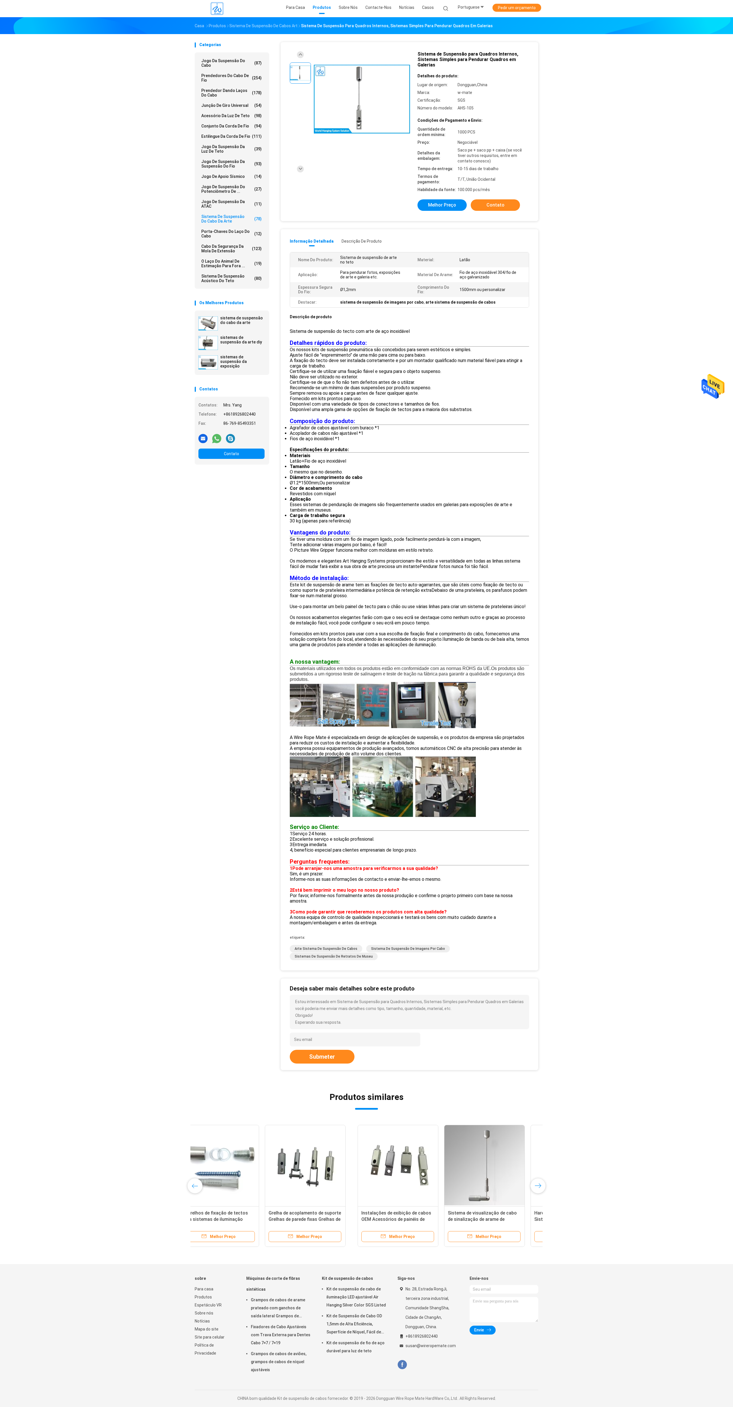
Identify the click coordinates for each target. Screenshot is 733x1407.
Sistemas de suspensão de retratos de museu (334, 956)
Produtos (203, 1297)
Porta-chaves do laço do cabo (231, 233)
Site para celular (209, 1337)
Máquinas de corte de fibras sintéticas (273, 1284)
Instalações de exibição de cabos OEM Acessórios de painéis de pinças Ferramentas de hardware (233, 1219)
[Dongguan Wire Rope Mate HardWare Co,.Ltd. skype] (230, 438)
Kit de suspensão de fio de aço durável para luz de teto (355, 1347)
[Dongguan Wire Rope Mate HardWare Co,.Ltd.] (217, 8)
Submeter (322, 1056)
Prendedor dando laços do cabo (231, 92)
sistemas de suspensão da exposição (233, 361)
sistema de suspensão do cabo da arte (241, 320)
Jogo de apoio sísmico (231, 176)
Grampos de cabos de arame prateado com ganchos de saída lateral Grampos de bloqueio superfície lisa (278, 1309)
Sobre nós (204, 1313)
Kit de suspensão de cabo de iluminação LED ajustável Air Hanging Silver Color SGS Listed (356, 1297)
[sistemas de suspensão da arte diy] (208, 343)
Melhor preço (442, 205)
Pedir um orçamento (517, 7)
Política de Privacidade (205, 1349)
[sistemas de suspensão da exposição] (208, 362)
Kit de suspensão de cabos (347, 1278)
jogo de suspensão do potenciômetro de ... (231, 189)
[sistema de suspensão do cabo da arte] (208, 323)
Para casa (204, 1289)
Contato (231, 453)
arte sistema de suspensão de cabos (326, 949)
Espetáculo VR (208, 1305)
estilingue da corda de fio (231, 136)
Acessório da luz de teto (231, 115)
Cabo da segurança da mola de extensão (231, 248)
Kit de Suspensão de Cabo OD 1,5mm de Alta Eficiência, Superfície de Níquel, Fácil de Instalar (354, 1325)
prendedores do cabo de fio (231, 77)
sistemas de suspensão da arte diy (241, 339)
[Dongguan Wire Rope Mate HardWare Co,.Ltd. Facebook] (402, 1365)
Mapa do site (206, 1329)
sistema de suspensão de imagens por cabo (408, 949)
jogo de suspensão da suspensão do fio (231, 163)
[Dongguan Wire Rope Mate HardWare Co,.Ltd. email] (203, 438)
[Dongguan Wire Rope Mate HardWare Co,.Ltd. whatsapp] (216, 438)
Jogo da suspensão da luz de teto (231, 149)
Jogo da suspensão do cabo (231, 63)
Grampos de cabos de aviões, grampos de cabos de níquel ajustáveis (278, 1361)
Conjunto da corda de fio (231, 126)
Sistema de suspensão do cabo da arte (231, 218)
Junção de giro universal (231, 105)
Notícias (202, 1321)
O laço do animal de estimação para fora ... (231, 263)
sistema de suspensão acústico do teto (231, 278)
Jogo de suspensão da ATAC (231, 204)
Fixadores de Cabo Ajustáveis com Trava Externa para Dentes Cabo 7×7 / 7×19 (280, 1335)
